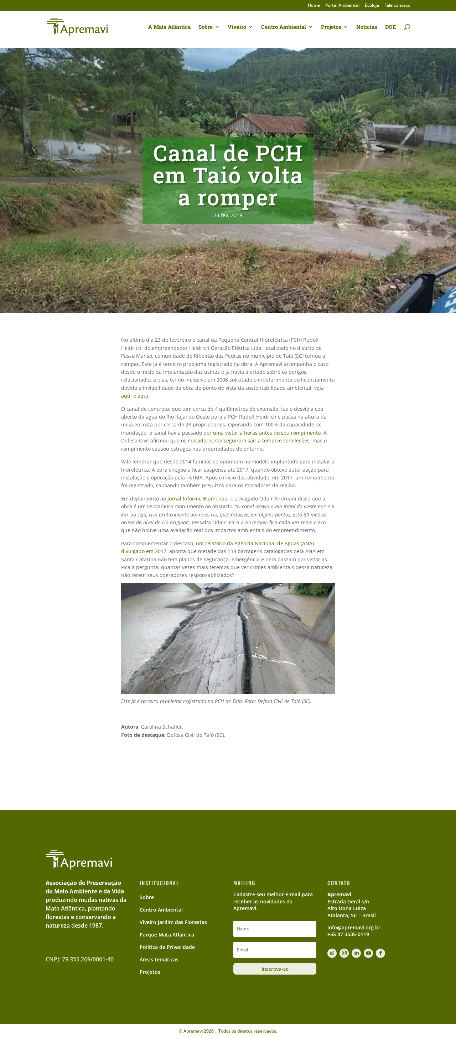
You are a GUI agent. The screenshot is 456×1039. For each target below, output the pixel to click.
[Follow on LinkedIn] (356, 953)
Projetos (331, 27)
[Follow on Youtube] (368, 953)
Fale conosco (397, 5)
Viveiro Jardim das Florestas (173, 922)
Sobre (205, 27)
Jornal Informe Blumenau (197, 498)
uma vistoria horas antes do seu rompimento (267, 432)
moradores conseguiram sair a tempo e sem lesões (249, 440)
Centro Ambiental (283, 27)
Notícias (366, 27)
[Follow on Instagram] (344, 953)
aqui (126, 395)
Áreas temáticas (159, 959)
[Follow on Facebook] (380, 953)
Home (314, 5)
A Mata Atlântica (169, 27)
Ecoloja (372, 5)
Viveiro (237, 27)
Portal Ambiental (342, 5)
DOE (390, 27)
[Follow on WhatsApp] (332, 953)
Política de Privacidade (167, 947)
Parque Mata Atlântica (167, 934)
